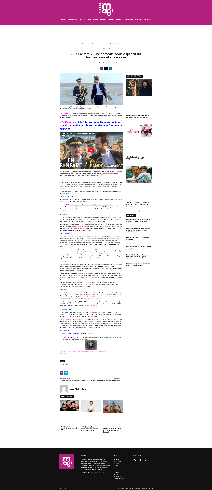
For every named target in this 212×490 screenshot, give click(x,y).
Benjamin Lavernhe (107, 174)
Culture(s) (116, 472)
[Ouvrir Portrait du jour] (78, 20)
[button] (101, 68)
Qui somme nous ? (119, 478)
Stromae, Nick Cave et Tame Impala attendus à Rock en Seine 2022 (138, 220)
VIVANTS (99, 295)
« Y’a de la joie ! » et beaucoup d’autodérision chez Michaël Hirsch (89, 428)
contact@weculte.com (97, 472)
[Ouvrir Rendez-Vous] (133, 20)
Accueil (79, 44)
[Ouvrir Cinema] (91, 20)
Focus (108, 48)
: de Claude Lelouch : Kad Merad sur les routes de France (91, 205)
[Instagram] (140, 460)
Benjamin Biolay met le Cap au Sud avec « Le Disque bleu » (138, 264)
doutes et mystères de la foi (89, 44)
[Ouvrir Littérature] (124, 20)
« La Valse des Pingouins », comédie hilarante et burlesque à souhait (138, 229)
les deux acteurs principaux (84, 277)
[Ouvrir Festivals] (106, 20)
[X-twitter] (146, 460)
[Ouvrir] (151, 20)
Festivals (116, 470)
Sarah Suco (65, 277)
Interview (116, 459)
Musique (116, 463)
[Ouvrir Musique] (85, 20)
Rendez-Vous (117, 476)
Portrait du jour (118, 461)
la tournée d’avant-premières (96, 312)
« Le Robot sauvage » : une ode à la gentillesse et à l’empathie (112, 430)
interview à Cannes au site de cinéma (76, 319)
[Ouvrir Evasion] (98, 20)
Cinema (116, 465)
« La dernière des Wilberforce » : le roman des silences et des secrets (137, 116)
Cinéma (104, 48)
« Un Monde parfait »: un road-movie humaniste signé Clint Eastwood (138, 203)
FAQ (115, 481)
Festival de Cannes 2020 (79, 226)
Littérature (117, 474)
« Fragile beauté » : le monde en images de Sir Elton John (136, 158)
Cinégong (64, 353)
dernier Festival (79, 228)
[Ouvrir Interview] (66, 20)
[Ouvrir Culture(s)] (115, 20)
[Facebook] (135, 460)
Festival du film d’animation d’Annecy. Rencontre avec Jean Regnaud (139, 256)
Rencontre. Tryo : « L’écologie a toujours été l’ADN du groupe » (68, 428)
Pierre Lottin (106, 184)
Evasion (116, 468)
